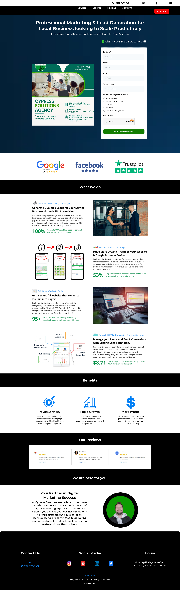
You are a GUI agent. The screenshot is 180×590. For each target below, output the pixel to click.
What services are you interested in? (115, 95)
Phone (106, 63)
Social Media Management (115, 111)
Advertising (109, 107)
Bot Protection (108, 116)
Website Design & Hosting (114, 101)
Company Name (108, 84)
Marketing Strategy (112, 98)
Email (105, 73)
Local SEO (109, 104)
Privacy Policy (90, 575)
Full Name (107, 52)
